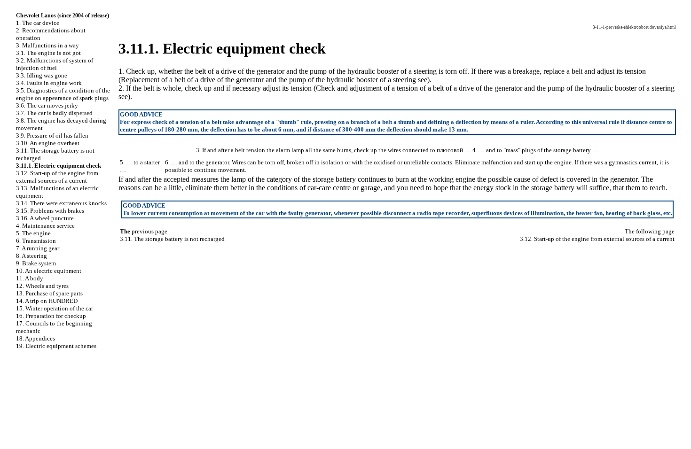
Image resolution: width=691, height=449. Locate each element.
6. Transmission (36, 240)
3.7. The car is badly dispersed (54, 112)
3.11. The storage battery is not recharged (172, 238)
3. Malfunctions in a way (47, 45)
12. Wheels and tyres (42, 285)
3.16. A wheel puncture (45, 218)
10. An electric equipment (48, 270)
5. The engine (33, 233)
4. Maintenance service (45, 225)
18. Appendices (35, 338)
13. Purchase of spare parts (49, 293)
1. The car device (37, 22)
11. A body (29, 278)
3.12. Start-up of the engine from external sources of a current (57, 177)
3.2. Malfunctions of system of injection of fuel (54, 64)
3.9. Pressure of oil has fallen (52, 135)
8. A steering (31, 255)
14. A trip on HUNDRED (47, 300)
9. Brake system (36, 263)
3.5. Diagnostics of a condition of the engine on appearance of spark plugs (63, 94)
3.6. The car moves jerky (47, 105)
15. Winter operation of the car (54, 308)
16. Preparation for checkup (51, 315)
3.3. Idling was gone (41, 75)
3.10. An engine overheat (47, 143)
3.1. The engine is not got (48, 52)
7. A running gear (37, 248)
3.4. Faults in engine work (49, 82)
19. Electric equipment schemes (56, 345)
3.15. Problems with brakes (50, 210)
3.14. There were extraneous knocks (61, 203)
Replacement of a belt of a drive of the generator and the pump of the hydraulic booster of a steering (269, 80)
